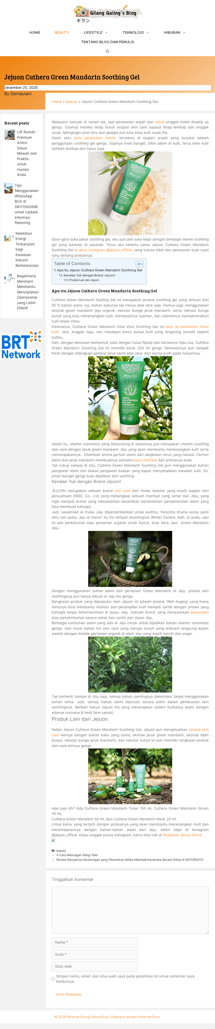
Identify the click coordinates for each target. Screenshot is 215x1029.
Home (34, 33)
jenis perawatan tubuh (94, 138)
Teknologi (133, 33)
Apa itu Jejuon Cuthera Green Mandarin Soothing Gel (99, 270)
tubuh (160, 122)
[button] (107, 51)
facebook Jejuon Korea (182, 835)
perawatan (200, 612)
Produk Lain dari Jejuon (84, 280)
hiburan (172, 33)
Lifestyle (93, 33)
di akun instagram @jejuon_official (103, 250)
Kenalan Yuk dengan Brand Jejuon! (89, 275)
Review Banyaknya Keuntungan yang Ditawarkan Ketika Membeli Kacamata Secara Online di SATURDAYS (129, 859)
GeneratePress (149, 1017)
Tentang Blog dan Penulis (107, 42)
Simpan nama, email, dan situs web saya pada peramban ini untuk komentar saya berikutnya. (125, 979)
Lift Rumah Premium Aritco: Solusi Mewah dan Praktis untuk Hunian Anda (27, 153)
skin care (123, 491)
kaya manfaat (145, 460)
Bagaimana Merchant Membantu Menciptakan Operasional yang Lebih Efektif (28, 292)
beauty (71, 102)
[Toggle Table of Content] (137, 264)
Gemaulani (20, 93)
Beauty (62, 33)
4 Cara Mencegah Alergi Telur (77, 855)
